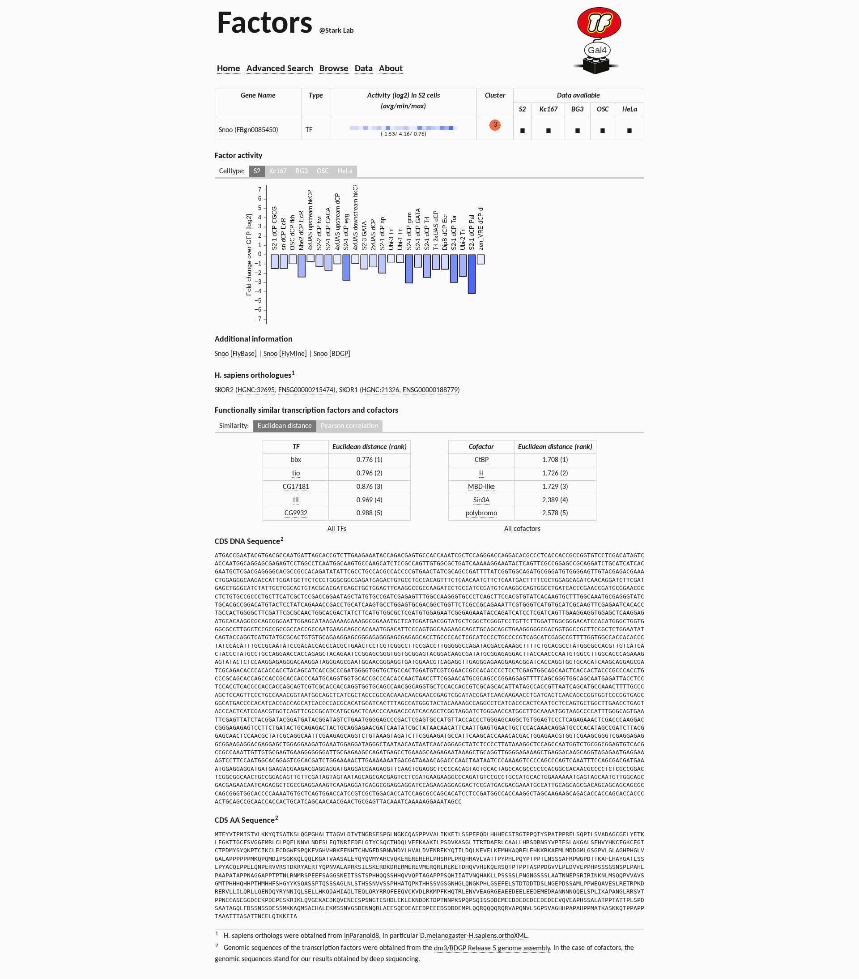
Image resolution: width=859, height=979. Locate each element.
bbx (296, 460)
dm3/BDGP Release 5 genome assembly (492, 948)
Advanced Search (280, 68)
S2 (257, 171)
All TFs (336, 529)
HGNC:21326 (380, 390)
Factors (265, 25)
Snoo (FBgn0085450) (248, 130)
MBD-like (481, 487)
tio (296, 473)
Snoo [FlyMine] (285, 354)
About (391, 68)
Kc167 (278, 171)
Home (228, 68)
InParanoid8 (361, 936)
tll (296, 500)
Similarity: (234, 426)
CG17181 (296, 487)
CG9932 (296, 513)
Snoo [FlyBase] (236, 354)
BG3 (302, 171)
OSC (323, 171)
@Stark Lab (336, 30)
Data (364, 68)
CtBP (482, 460)
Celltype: (232, 171)
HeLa (345, 171)
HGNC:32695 (256, 390)
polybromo (481, 513)
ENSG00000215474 (305, 390)
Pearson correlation (349, 426)
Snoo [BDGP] (332, 354)
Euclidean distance (285, 426)
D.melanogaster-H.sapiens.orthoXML (473, 936)
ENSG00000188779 (430, 390)
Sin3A (481, 500)
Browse (334, 68)
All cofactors (522, 529)
